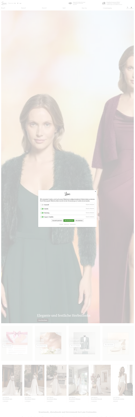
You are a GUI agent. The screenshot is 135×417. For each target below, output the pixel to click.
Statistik (46, 208)
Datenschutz (73, 224)
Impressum (66, 224)
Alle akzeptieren (69, 220)
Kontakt (61, 224)
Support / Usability (48, 217)
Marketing (46, 212)
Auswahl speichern (57, 220)
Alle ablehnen (79, 220)
